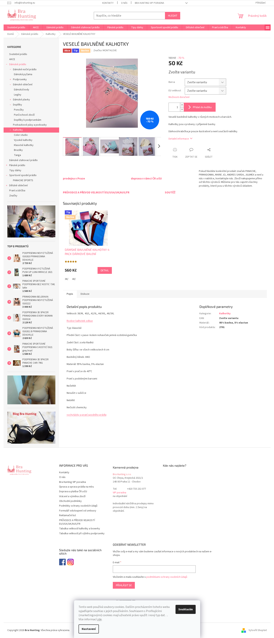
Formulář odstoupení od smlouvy (77, 511)
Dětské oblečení (18, 185)
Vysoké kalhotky (23, 140)
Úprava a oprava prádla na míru (76, 487)
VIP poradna (119, 493)
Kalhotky (18, 130)
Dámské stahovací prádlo (23, 160)
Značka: (105, 50)
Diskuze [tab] (85, 294)
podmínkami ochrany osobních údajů (166, 577)
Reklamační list (67, 515)
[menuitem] (16, 27)
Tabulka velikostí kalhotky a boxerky (79, 528)
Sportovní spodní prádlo (23, 175)
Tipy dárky (15, 170)
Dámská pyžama (23, 74)
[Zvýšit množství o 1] (182, 105)
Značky (13, 196)
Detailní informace (179, 139)
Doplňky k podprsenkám (27, 120)
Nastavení (89, 629)
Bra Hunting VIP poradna (149, 3)
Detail (105, 270)
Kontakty (108, 3)
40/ (74, 279)
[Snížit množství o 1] (182, 109)
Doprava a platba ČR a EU (73, 491)
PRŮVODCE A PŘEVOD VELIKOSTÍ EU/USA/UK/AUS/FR (77, 522)
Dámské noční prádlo (25, 69)
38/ (66, 279)
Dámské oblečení (22, 84)
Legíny (17, 95)
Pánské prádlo (17, 165)
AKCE (12, 59)
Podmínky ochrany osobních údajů (78, 506)
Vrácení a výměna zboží (72, 496)
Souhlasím (185, 609)
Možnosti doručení (179, 97)
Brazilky (18, 150)
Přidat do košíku (202, 107)
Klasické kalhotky (24, 145)
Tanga (17, 155)
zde (99, 619)
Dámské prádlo (17, 64)
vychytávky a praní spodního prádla (86, 415)
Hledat (172, 15)
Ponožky (19, 110)
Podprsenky (20, 79)
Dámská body (21, 90)
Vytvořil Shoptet (258, 630)
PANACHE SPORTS (23, 180)
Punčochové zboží (24, 115)
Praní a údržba (17, 190)
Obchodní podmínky (70, 501)
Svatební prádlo (18, 54)
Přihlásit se (124, 585)
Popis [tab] (70, 294)
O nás (124, 3)
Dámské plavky (21, 100)
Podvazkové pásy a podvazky (30, 125)
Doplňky (17, 105)
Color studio (21, 135)
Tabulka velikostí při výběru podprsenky (82, 533)
